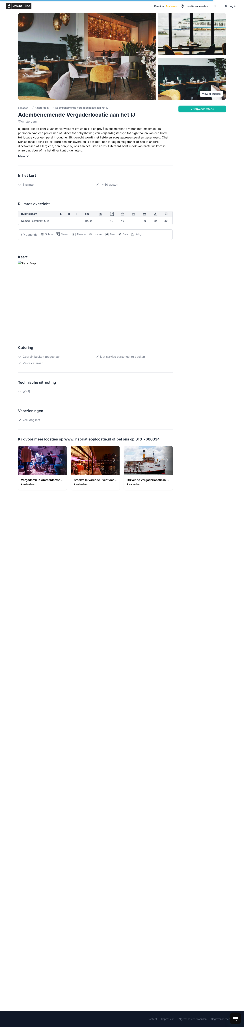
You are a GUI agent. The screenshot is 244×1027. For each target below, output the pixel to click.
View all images (211, 93)
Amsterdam (42, 107)
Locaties (23, 107)
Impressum (167, 1018)
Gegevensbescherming (224, 1018)
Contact (152, 1018)
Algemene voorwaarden (193, 1018)
